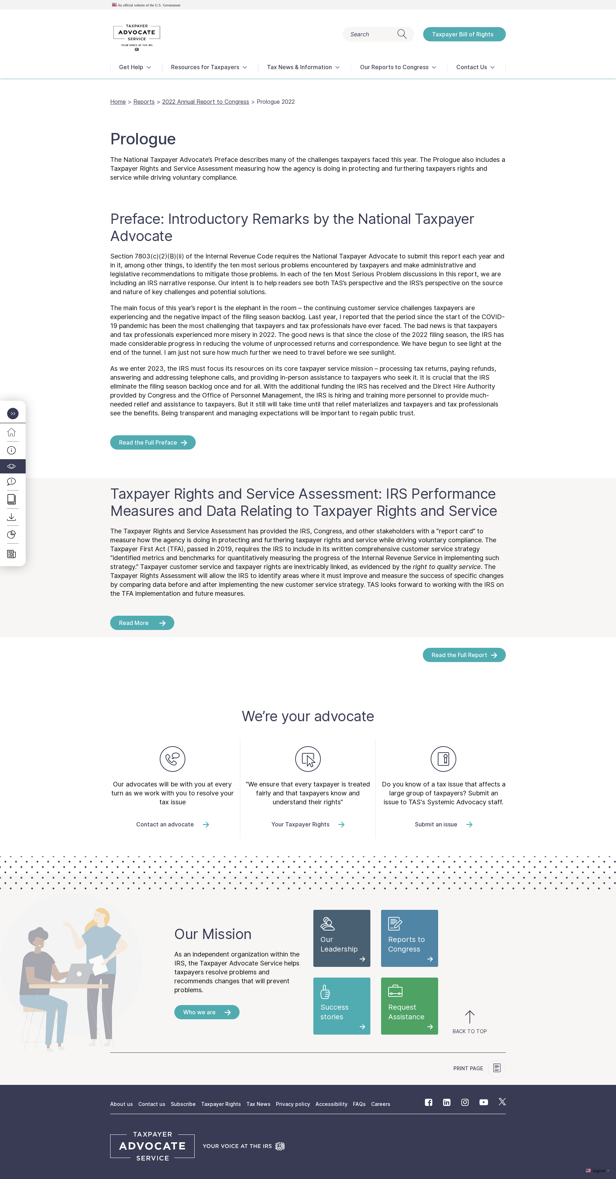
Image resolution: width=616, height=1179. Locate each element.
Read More (134, 622)
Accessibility (331, 1104)
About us (121, 1104)
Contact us (151, 1104)
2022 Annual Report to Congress (205, 101)
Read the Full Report (459, 654)
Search (359, 34)
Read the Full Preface (148, 442)
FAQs (359, 1104)
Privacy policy (293, 1104)
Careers (380, 1104)
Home (118, 101)
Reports (144, 101)
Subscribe (183, 1104)
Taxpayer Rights (221, 1104)
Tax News (258, 1104)
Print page (468, 1068)
